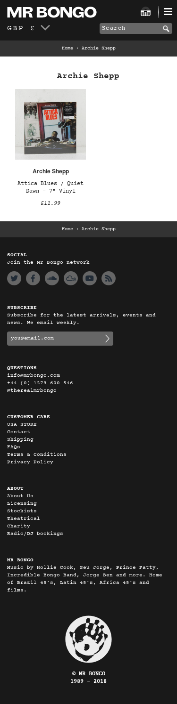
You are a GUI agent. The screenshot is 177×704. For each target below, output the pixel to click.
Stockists (22, 511)
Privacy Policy (30, 462)
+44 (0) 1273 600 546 (40, 383)
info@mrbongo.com (33, 375)
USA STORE (22, 424)
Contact (18, 432)
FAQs (13, 447)
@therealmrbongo (32, 390)
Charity (18, 526)
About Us (20, 496)
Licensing (22, 503)
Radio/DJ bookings (35, 533)
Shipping (20, 439)
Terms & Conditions (37, 454)
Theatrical (23, 518)
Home (67, 48)
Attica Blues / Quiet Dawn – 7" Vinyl (50, 187)
